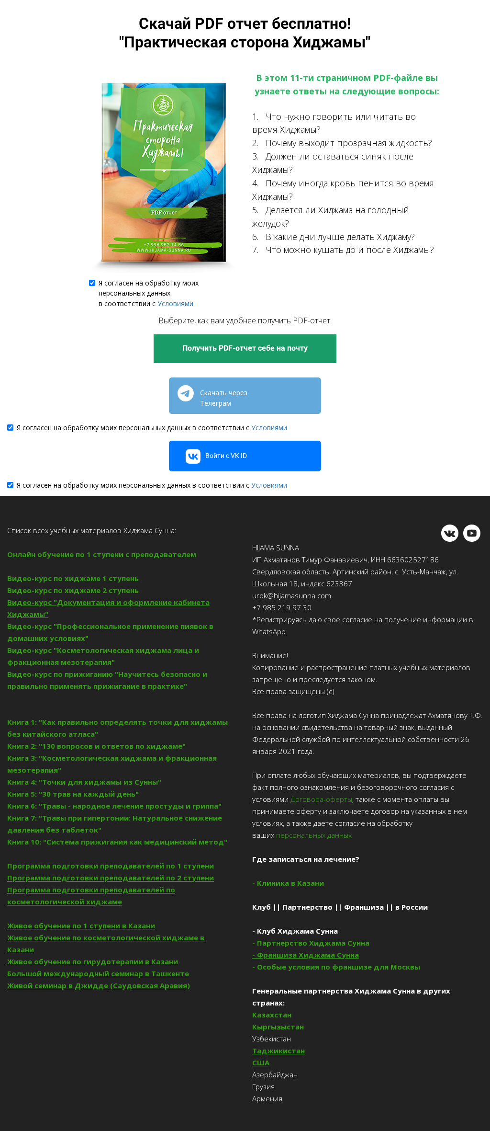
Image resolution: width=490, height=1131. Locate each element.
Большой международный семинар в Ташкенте (98, 973)
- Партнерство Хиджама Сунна (310, 943)
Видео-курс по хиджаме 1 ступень (73, 578)
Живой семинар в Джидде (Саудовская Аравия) (98, 985)
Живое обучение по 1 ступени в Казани (81, 925)
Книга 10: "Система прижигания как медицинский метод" (117, 841)
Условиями (175, 303)
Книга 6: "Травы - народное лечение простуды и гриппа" (114, 806)
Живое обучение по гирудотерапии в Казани (92, 961)
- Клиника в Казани (288, 883)
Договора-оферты (321, 799)
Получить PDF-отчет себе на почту (245, 348)
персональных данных (313, 835)
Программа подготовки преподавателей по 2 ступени (110, 877)
